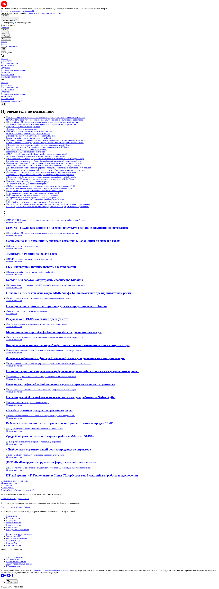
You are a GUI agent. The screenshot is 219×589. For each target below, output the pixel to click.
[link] (5, 35)
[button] (4, 42)
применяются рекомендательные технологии (51, 570)
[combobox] (11, 581)
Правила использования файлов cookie (44, 13)
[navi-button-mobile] (3, 49)
